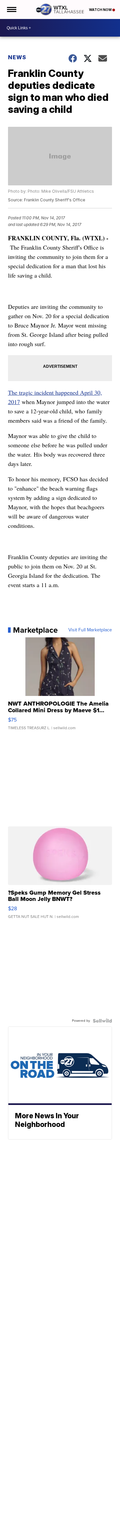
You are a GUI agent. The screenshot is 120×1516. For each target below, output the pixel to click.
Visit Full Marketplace (90, 630)
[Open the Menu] (11, 9)
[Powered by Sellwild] (102, 1020)
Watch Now (100, 10)
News (17, 57)
